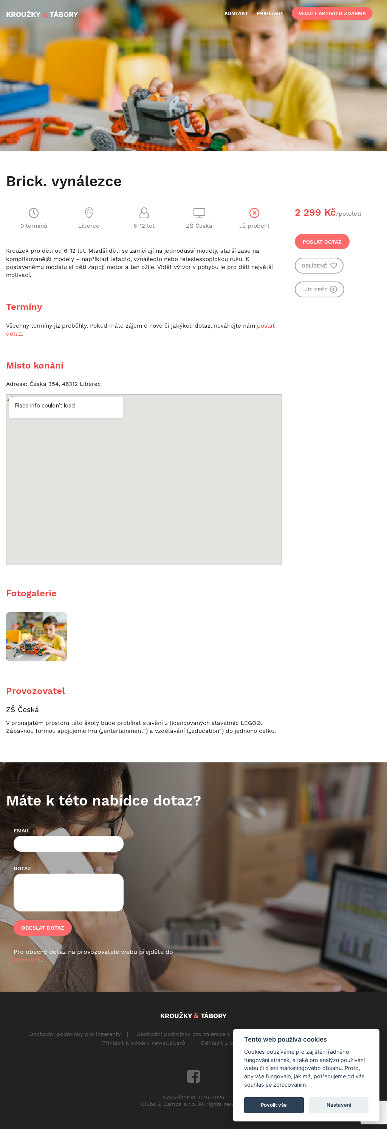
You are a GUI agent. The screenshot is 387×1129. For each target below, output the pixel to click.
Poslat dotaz (322, 242)
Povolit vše (274, 1105)
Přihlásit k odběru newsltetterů (143, 1043)
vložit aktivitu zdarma (332, 13)
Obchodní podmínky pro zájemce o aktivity (194, 1034)
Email (21, 830)
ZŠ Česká (22, 709)
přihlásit (270, 13)
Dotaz (22, 868)
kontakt (236, 13)
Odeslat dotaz (43, 928)
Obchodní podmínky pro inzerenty (75, 1034)
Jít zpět (317, 289)
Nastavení (339, 1105)
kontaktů (27, 960)
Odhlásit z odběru (225, 1043)
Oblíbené (315, 266)
